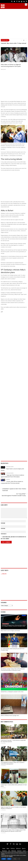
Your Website (3, 535)
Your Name (3, 525)
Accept (4, 858)
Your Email (3, 530)
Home (3, 850)
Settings (14, 858)
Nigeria (8, 481)
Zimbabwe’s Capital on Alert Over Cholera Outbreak (13, 491)
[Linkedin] (24, 1)
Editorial (18, 850)
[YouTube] (22, 1)
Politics (13, 850)
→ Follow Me (3, 575)
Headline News (9, 474)
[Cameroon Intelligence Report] (2, 7)
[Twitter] (14, 1)
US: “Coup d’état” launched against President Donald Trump (14, 496)
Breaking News (10, 468)
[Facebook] (17, 1)
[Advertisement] (14, 24)
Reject (9, 858)
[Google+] (19, 1)
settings (10, 856)
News (8, 850)
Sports (24, 850)
